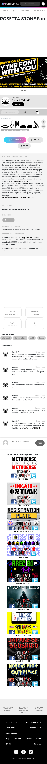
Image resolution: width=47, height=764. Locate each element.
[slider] (25, 112)
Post (40, 443)
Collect (37, 140)
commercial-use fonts (23, 711)
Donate (9, 220)
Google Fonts (11, 733)
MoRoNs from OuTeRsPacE (23, 687)
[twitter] (23, 752)
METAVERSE (23, 480)
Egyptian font (27, 237)
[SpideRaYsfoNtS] (6, 101)
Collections (24, 10)
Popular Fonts (11, 722)
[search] (30, 4)
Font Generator (39, 10)
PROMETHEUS (23, 609)
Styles (13, 10)
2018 (12, 311)
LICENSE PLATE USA (23, 635)
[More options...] (43, 126)
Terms (38, 738)
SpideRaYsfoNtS (21, 100)
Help (8, 738)
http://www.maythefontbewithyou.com (18, 197)
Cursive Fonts (35, 728)
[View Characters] (43, 121)
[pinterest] (31, 752)
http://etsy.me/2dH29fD (18, 181)
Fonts (5, 10)
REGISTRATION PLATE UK (23, 531)
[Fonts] (10, 4)
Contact (18, 104)
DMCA (8, 744)
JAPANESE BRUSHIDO (24, 661)
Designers (39, 710)
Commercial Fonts (33, 722)
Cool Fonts (10, 728)
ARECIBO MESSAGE (23, 583)
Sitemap (37, 744)
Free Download (17, 140)
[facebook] (16, 752)
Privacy (28, 738)
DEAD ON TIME (23, 506)
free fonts (7, 710)
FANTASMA (23, 557)
